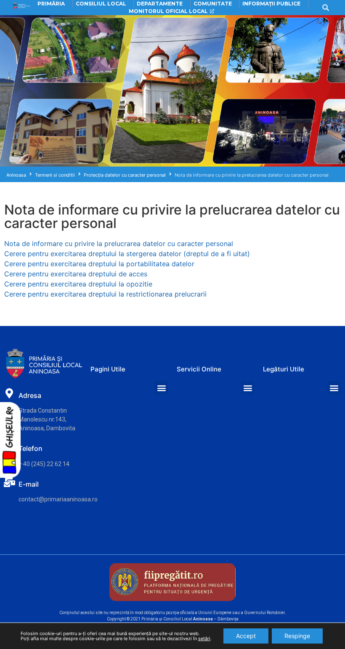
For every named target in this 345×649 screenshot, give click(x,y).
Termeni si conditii (55, 175)
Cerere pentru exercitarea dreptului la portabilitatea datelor (99, 264)
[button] (161, 388)
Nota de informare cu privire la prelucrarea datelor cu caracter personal (118, 243)
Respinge (297, 635)
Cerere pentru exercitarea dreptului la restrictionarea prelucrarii (105, 294)
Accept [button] (246, 635)
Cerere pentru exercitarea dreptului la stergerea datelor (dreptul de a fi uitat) (127, 253)
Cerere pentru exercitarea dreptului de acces (75, 274)
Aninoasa (16, 175)
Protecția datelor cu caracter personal (125, 175)
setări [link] (204, 638)
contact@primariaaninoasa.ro (58, 499)
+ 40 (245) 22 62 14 (44, 464)
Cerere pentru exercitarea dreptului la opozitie (78, 284)
